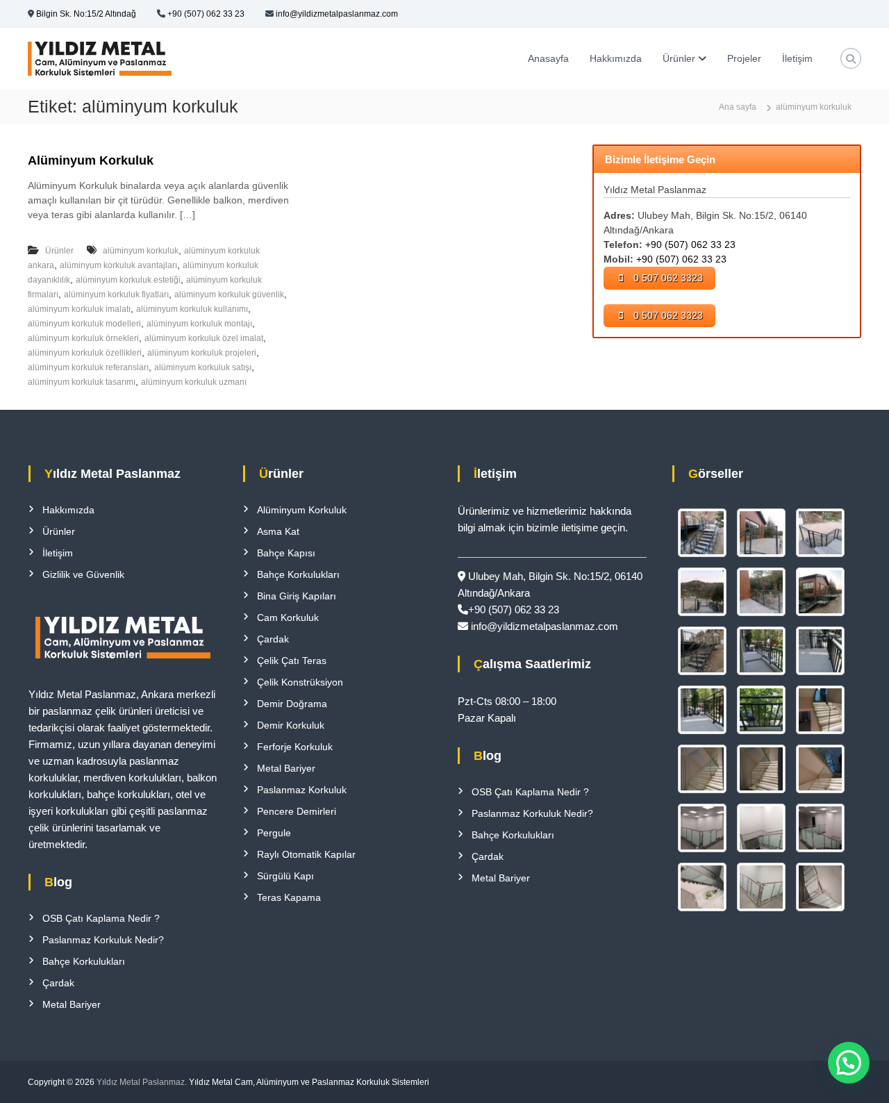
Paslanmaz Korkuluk (302, 789)
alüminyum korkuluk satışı (202, 367)
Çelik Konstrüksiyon (300, 682)
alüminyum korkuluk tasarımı (81, 382)
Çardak (58, 982)
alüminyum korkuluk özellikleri (85, 353)
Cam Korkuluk (288, 617)
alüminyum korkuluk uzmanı (194, 382)
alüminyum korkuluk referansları (88, 367)
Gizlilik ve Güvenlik (83, 574)
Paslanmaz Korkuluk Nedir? (103, 939)
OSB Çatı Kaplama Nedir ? (101, 918)
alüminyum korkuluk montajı (199, 324)
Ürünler (679, 58)
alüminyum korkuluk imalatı (79, 309)
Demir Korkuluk (290, 725)
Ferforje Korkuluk (295, 746)
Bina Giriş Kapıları (296, 596)
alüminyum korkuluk (140, 251)
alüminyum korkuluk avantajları (118, 265)
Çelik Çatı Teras (291, 660)
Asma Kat (278, 531)
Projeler (744, 58)
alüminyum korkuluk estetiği (128, 280)
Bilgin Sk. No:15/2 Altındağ (86, 14)
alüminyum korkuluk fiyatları (116, 294)
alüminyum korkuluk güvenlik (229, 294)
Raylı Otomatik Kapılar (306, 854)
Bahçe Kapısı (286, 552)
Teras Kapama (289, 897)
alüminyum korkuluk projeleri (201, 353)
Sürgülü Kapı (285, 875)
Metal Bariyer (71, 1004)
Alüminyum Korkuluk (90, 160)
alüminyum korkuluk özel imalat (203, 338)
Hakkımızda (616, 58)
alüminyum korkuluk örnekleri (83, 338)
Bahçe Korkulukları (83, 961)
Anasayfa (548, 58)
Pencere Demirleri (296, 811)
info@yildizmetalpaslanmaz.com (337, 14)
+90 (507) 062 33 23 (205, 14)
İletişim (797, 58)
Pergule (274, 832)
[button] (849, 1063)
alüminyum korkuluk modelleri (84, 324)
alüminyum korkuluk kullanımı (192, 309)
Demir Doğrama (292, 703)
